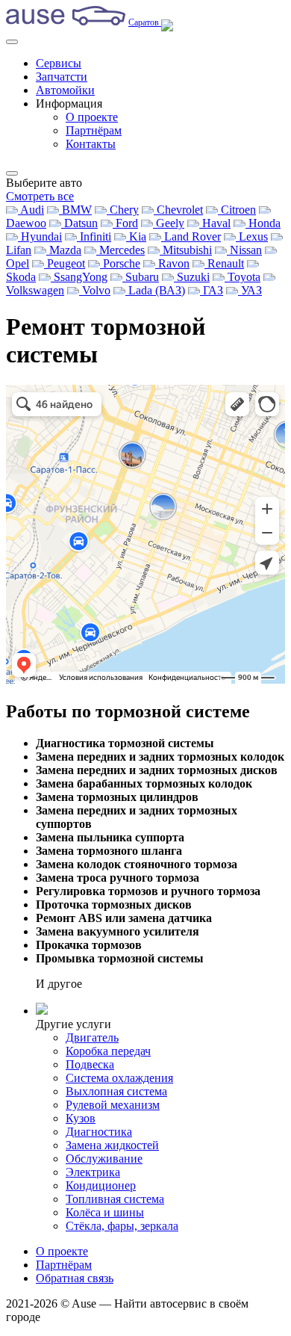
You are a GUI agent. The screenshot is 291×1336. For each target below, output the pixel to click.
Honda (263, 223)
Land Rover (191, 236)
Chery (123, 209)
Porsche (120, 263)
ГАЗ (211, 290)
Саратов (144, 22)
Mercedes (120, 250)
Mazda (63, 250)
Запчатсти (61, 76)
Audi (31, 209)
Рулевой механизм (113, 1104)
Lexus (252, 236)
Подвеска (90, 1064)
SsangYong (79, 276)
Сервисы (58, 63)
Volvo (94, 290)
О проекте (92, 117)
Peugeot (64, 263)
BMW (75, 209)
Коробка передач (108, 1051)
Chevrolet (178, 209)
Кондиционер (101, 1185)
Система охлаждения (119, 1077)
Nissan (244, 250)
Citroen (237, 209)
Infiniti (94, 236)
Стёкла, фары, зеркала (122, 1225)
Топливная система (115, 1199)
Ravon (172, 263)
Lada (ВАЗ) (155, 290)
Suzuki (192, 276)
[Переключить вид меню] (12, 173)
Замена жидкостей (112, 1145)
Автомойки (65, 90)
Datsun (79, 223)
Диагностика (99, 1131)
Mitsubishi (186, 250)
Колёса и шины (105, 1212)
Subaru (140, 276)
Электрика (93, 1172)
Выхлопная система (116, 1091)
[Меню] (12, 42)
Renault (224, 263)
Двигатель (92, 1037)
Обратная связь (74, 1278)
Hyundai (40, 236)
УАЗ (250, 290)
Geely (168, 223)
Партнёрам (94, 130)
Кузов (81, 1118)
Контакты (91, 143)
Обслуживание (104, 1158)
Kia (136, 236)
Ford (125, 223)
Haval (215, 223)
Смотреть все (40, 196)
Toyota (242, 276)
